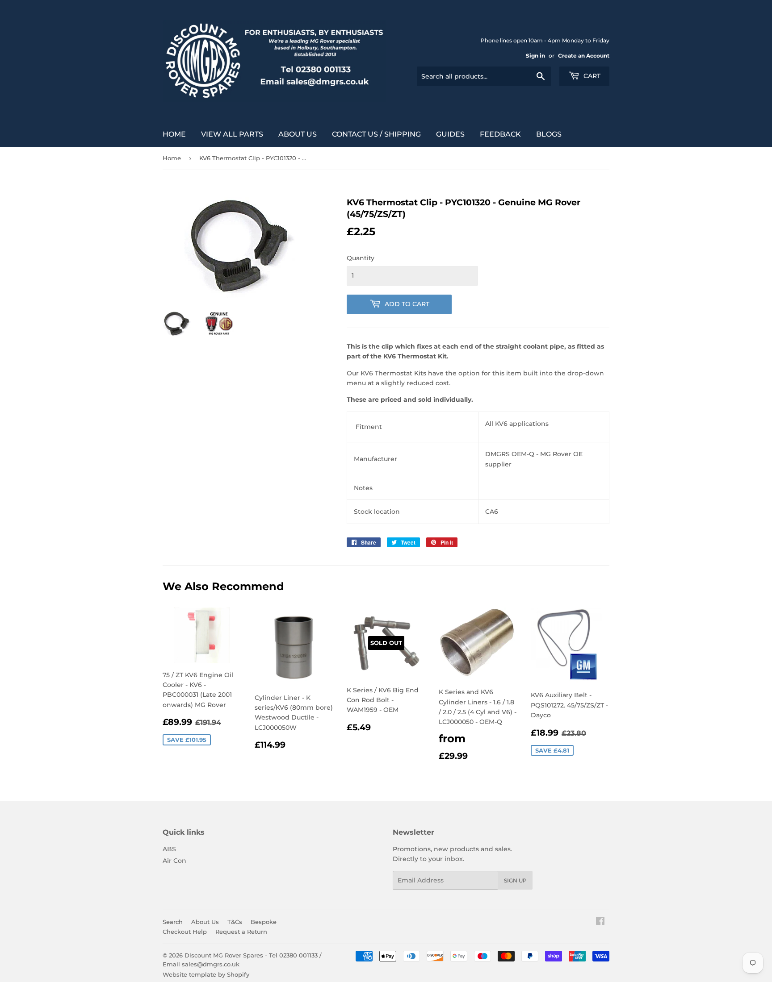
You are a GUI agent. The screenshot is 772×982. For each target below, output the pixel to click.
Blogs (549, 134)
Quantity (360, 258)
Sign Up (515, 880)
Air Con (174, 861)
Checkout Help (185, 931)
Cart (591, 76)
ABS (169, 849)
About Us (297, 134)
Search (173, 921)
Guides (450, 134)
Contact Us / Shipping (376, 134)
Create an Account (583, 55)
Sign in (535, 55)
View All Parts (232, 134)
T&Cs (234, 921)
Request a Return (241, 931)
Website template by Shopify (206, 974)
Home (174, 134)
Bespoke (264, 921)
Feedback (500, 134)
